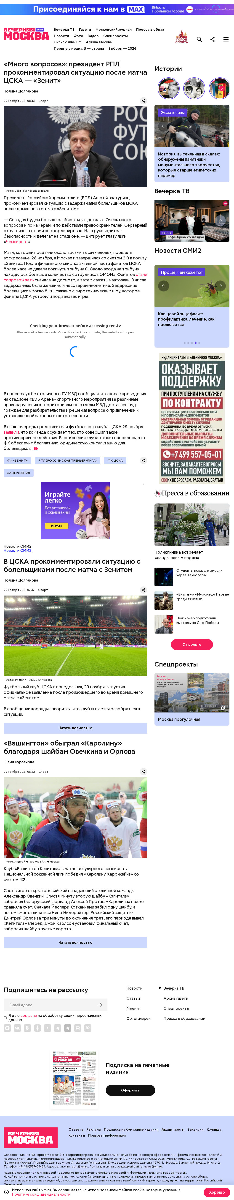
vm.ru (66, 1163)
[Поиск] (199, 39)
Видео (93, 36)
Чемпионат (17, 242)
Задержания (18, 473)
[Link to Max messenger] (7, 1028)
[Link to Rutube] (77, 1028)
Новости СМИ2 (18, 550)
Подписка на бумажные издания (131, 1129)
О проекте (191, 644)
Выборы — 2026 (122, 48)
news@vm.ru (153, 1166)
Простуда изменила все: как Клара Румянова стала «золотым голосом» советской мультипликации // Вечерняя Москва (169, 88)
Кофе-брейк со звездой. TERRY (191, 221)
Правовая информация (107, 1135)
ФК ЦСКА (115, 460)
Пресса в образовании (156, 29)
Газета (85, 29)
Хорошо (217, 1192)
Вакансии (196, 1129)
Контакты (77, 1135)
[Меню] (226, 39)
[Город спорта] (182, 39)
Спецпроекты (115, 36)
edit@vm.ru (80, 1166)
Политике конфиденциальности (41, 1194)
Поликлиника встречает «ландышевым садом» (178, 555)
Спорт (43, 101)
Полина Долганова (21, 91)
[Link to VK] (17, 1028)
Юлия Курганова (19, 762)
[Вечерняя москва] (31, 1137)
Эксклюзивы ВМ (67, 42)
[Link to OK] (27, 1028)
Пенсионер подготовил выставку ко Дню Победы (197, 620)
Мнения (134, 1008)
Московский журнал (114, 29)
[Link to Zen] (37, 1028)
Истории (168, 68)
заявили (11, 432)
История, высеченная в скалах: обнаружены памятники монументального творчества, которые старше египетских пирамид (191, 126)
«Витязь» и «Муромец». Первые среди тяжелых (202, 596)
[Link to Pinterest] (87, 1028)
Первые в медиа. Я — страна (79, 48)
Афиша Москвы (99, 42)
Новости (61, 36)
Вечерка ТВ (64, 29)
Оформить (130, 1090)
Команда (214, 1129)
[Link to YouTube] (47, 1028)
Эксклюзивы (173, 112)
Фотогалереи (139, 1018)
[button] (222, 88)
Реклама (94, 1129)
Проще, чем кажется (181, 272)
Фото (78, 36)
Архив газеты (176, 998)
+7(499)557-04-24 (32, 1166)
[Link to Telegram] (57, 1028)
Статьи (133, 998)
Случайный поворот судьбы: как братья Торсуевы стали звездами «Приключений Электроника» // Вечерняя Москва (194, 88)
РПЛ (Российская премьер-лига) (68, 460)
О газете (76, 1129)
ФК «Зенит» (17, 460)
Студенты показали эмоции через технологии (199, 573)
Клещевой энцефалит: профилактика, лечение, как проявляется (191, 286)
